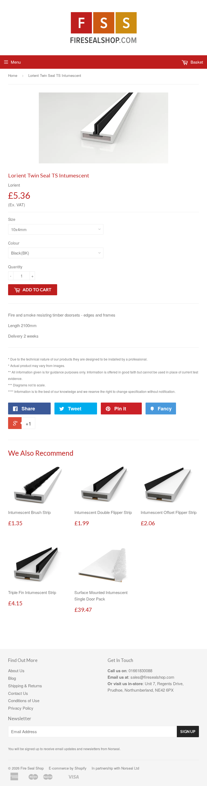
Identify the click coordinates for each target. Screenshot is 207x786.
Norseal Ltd (130, 768)
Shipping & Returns (25, 685)
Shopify (81, 768)
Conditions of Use (23, 700)
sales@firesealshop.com (152, 677)
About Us (16, 670)
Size (11, 219)
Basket (196, 62)
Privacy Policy (20, 708)
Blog (12, 678)
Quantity (15, 266)
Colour (13, 243)
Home (12, 75)
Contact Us (18, 693)
